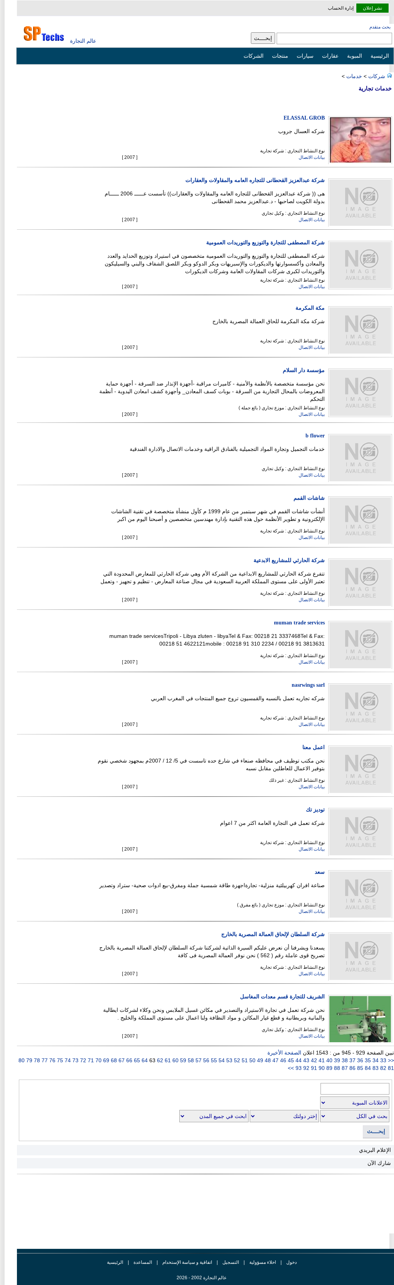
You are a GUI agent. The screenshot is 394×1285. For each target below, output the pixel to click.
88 (336, 1068)
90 (321, 1068)
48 (267, 1060)
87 (344, 1068)
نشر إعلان (372, 8)
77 (44, 1060)
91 (313, 1068)
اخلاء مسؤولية (262, 1262)
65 (136, 1060)
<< (391, 1060)
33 (383, 1060)
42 (313, 1060)
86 (352, 1068)
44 (298, 1060)
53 (228, 1060)
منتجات (280, 56)
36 (359, 1060)
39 (336, 1060)
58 (190, 1060)
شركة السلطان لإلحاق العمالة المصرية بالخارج (273, 934)
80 (21, 1060)
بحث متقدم (380, 27)
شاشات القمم (309, 498)
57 (198, 1060)
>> (291, 1068)
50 (251, 1060)
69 (105, 1060)
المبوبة (354, 56)
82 (382, 1068)
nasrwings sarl (308, 685)
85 (359, 1068)
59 (182, 1060)
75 (59, 1060)
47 (275, 1060)
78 (36, 1060)
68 (113, 1060)
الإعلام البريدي (375, 1150)
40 (328, 1060)
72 (82, 1060)
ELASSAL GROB (304, 118)
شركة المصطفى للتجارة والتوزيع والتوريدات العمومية (265, 242)
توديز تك (315, 810)
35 (367, 1060)
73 (74, 1060)
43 (305, 1060)
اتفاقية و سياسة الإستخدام (186, 1262)
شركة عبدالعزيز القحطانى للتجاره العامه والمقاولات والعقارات (255, 180)
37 (352, 1060)
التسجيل (230, 1262)
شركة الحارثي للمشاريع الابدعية (289, 560)
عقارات (330, 56)
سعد (320, 872)
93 (298, 1068)
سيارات (305, 56)
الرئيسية (380, 56)
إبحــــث (376, 1131)
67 (121, 1060)
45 (290, 1060)
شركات (376, 76)
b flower (315, 436)
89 (328, 1068)
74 (67, 1060)
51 (244, 1060)
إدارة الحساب (341, 8)
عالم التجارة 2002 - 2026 (202, 1277)
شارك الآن (379, 1163)
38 (344, 1060)
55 (213, 1060)
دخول (291, 1262)
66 (128, 1060)
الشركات (254, 56)
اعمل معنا (313, 747)
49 (259, 1060)
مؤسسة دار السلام (304, 370)
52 (236, 1060)
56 (205, 1060)
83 (375, 1068)
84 (367, 1068)
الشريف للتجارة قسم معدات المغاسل (282, 997)
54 (221, 1060)
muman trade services (299, 623)
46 (282, 1060)
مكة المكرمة (310, 308)
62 (159, 1060)
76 (51, 1060)
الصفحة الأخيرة (284, 1053)
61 (167, 1060)
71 (90, 1060)
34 (375, 1060)
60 (175, 1060)
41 (321, 1060)
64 (144, 1060)
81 (390, 1068)
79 (28, 1060)
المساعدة (143, 1262)
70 (98, 1060)
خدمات (354, 76)
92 (305, 1068)
